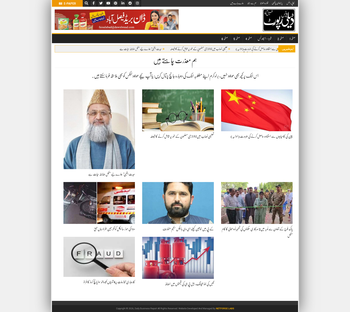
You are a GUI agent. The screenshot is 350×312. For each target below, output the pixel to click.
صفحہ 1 (292, 38)
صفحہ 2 (280, 38)
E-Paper (69, 3)
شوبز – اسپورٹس (265, 38)
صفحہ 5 (237, 38)
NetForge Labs (225, 308)
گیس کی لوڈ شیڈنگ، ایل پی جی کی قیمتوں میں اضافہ (189, 284)
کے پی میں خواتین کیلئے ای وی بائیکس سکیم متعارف (188, 229)
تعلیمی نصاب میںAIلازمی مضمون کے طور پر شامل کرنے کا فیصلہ (198, 49)
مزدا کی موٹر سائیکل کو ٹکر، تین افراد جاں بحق (114, 229)
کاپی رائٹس (290, 3)
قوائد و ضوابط (264, 3)
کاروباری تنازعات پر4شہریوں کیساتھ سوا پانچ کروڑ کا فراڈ (109, 282)
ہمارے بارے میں (237, 3)
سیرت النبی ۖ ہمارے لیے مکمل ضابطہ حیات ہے (141, 49)
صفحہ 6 (224, 38)
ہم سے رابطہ (251, 3)
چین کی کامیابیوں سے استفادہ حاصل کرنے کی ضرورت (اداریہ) (263, 49)
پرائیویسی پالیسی (277, 3)
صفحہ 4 (249, 38)
